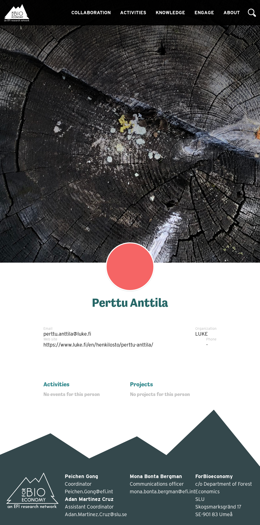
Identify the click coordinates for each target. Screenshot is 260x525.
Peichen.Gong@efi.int (89, 491)
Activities (133, 12)
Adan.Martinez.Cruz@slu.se (96, 514)
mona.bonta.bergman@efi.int (162, 491)
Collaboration (91, 12)
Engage (204, 12)
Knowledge (170, 12)
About (231, 12)
